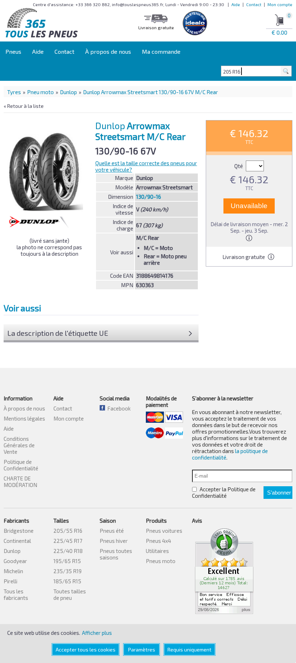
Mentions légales (24, 418)
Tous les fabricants (16, 594)
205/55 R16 (67, 530)
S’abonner (279, 492)
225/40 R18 (68, 551)
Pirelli (10, 581)
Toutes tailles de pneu (69, 594)
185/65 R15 (67, 581)
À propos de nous (108, 51)
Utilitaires (157, 551)
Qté (239, 166)
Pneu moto (40, 92)
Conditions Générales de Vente (19, 445)
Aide (235, 4)
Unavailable (249, 206)
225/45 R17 (67, 540)
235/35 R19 (67, 571)
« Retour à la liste (24, 106)
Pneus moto (160, 561)
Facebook (118, 408)
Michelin (13, 571)
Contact (253, 4)
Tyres (14, 92)
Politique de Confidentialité (21, 464)
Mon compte (279, 4)
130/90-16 (148, 196)
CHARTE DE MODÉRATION (20, 481)
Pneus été (112, 530)
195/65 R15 (67, 561)
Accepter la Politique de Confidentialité (224, 492)
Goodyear (15, 561)
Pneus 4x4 (158, 540)
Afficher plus (97, 632)
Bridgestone (19, 530)
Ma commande (161, 51)
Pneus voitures (164, 530)
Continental (17, 540)
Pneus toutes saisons (116, 554)
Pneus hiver (114, 540)
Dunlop (68, 92)
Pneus (13, 51)
